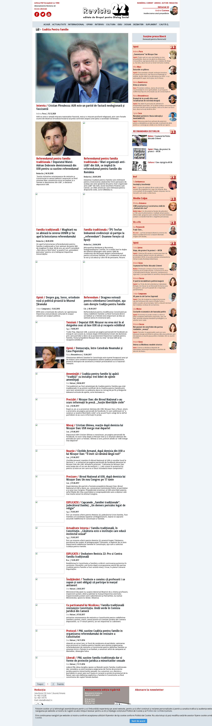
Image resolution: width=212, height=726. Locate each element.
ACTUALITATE (59, 24)
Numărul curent (145, 3)
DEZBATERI (138, 24)
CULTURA (110, 24)
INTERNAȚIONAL (76, 24)
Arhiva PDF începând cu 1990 (46, 3)
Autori (165, 3)
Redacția (173, 3)
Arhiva (157, 3)
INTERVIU (99, 24)
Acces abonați (40, 9)
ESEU (120, 24)
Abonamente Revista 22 (44, 6)
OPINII (89, 24)
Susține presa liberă (154, 37)
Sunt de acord (138, 721)
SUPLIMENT (151, 24)
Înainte (60, 684)
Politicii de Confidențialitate (159, 711)
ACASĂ (47, 24)
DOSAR (127, 24)
